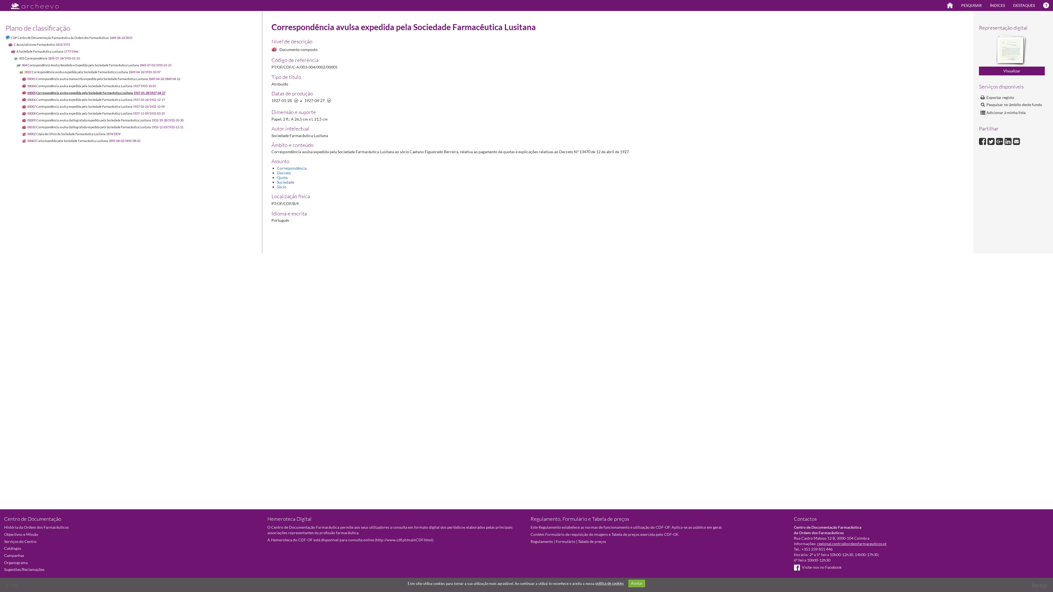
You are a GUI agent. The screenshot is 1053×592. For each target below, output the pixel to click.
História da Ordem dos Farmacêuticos (36, 527)
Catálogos (12, 548)
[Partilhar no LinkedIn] (1008, 140)
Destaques (1024, 5)
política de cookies (609, 583)
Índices (997, 5)
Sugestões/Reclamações (24, 569)
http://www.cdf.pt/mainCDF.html (404, 539)
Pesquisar (971, 5)
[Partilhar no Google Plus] (1000, 140)
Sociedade (285, 182)
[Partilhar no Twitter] (991, 140)
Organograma (16, 562)
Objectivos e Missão (21, 534)
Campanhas (14, 555)
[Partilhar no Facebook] (983, 140)
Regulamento (542, 541)
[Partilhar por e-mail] (1016, 140)
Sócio (281, 186)
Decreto (284, 172)
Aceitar (636, 583)
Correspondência (292, 168)
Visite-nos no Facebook (822, 567)
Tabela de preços (592, 541)
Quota (282, 177)
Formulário (565, 541)
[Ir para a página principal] (31, 4)
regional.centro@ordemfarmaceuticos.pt (852, 543)
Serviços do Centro (20, 541)
